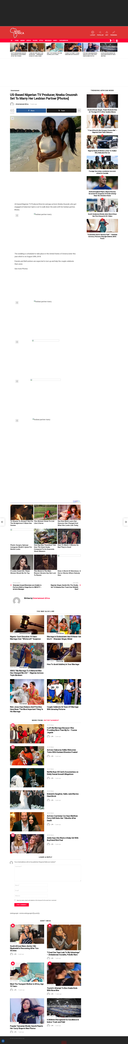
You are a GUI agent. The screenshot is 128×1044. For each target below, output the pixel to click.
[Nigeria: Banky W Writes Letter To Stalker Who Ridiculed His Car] (102, 142)
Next (117, 50)
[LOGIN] (117, 40)
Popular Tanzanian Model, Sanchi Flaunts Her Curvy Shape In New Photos (90, 55)
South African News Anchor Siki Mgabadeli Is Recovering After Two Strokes (18, 55)
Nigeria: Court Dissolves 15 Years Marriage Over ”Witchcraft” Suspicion (25, 637)
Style (41, 40)
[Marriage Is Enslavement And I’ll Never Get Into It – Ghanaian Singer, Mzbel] (64, 624)
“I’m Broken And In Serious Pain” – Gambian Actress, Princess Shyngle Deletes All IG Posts (102, 237)
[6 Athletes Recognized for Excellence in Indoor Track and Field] (108, 47)
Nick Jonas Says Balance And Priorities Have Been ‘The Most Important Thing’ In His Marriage (26, 709)
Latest (92, 35)
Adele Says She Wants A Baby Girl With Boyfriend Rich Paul (62, 839)
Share (12, 118)
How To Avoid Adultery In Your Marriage (63, 664)
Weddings (48, 40)
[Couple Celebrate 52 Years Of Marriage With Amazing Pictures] (64, 692)
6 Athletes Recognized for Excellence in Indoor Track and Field (108, 55)
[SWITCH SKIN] (110, 40)
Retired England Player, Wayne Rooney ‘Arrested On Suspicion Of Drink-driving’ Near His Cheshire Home (102, 194)
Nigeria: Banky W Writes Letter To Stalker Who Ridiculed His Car (102, 152)
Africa (28, 40)
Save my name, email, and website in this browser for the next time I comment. (37, 900)
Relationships (59, 661)
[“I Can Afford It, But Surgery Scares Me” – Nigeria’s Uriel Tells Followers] (102, 121)
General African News (25, 633)
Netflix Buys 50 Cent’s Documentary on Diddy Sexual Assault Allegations (62, 773)
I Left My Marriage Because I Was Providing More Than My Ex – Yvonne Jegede (62, 730)
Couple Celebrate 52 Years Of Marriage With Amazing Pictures (62, 708)
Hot (106, 35)
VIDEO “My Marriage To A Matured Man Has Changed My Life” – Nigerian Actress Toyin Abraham (27, 673)
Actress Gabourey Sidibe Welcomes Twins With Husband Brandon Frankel (62, 751)
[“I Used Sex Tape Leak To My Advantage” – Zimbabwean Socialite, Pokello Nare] (36, 47)
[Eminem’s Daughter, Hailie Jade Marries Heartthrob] (27, 799)
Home (16, 40)
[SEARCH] (114, 40)
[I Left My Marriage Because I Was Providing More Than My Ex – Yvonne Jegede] (27, 733)
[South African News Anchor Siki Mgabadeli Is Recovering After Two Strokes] (18, 47)
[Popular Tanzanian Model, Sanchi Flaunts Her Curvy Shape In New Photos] (90, 47)
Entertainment (60, 633)
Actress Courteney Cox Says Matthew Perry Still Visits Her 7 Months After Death (62, 818)
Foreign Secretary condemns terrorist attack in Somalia (102, 172)
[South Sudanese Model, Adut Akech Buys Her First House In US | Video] (102, 205)
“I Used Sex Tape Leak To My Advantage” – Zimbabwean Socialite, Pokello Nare (36, 55)
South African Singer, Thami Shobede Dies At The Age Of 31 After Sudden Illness (102, 111)
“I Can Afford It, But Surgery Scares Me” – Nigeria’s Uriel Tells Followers (102, 131)
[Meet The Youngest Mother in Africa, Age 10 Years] (54, 47)
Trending (113, 35)
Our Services (63, 40)
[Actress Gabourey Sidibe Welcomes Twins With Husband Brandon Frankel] (27, 755)
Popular (100, 35)
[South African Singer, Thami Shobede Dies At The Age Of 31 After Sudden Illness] (102, 101)
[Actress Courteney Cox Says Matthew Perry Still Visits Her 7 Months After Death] (27, 821)
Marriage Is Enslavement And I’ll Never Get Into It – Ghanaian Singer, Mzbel (64, 637)
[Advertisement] (64, 13)
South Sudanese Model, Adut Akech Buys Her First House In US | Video (102, 215)
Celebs (35, 40)
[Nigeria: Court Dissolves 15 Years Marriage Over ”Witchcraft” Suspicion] (27, 624)
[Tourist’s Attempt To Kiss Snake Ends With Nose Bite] (72, 47)
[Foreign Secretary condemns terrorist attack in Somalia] (102, 162)
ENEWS (22, 40)
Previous (11, 50)
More (55, 40)
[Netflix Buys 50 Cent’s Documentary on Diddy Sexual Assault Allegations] (27, 777)
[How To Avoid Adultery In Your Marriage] (64, 652)
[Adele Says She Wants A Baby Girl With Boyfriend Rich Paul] (27, 843)
